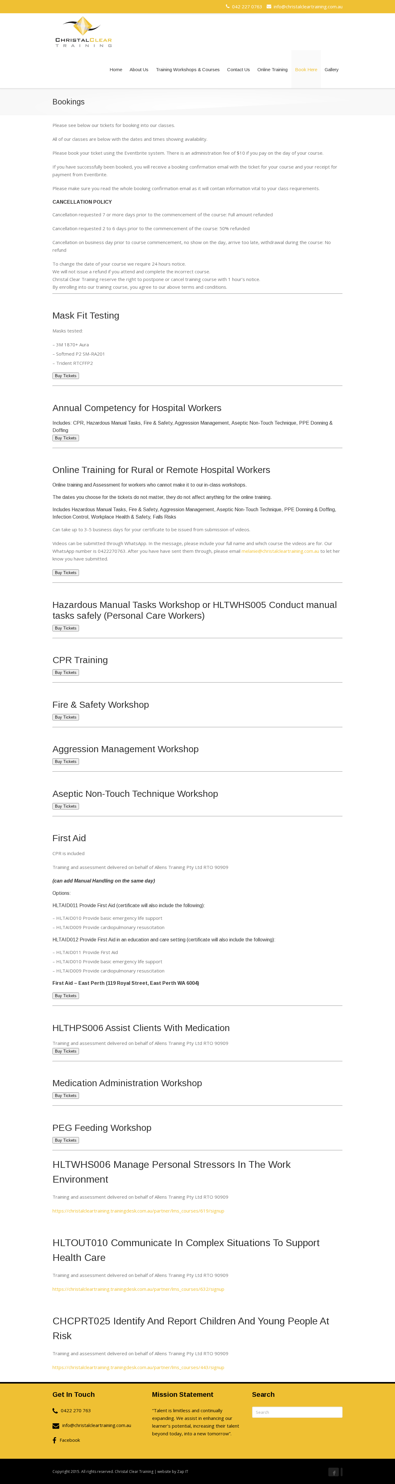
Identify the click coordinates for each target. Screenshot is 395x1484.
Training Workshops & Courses (188, 69)
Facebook (70, 1440)
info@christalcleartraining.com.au (307, 6)
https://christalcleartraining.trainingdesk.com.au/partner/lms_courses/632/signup (138, 1289)
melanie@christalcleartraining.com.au (280, 551)
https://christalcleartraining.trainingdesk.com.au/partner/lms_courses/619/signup (138, 1211)
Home (116, 69)
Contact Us (238, 69)
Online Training (272, 69)
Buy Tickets (66, 375)
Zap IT (182, 1471)
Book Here (306, 69)
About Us (139, 69)
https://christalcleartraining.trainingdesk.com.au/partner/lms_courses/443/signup (138, 1367)
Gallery (332, 69)
